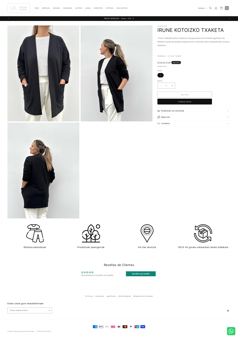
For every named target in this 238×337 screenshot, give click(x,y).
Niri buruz (89, 296)
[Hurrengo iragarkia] (229, 18)
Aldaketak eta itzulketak (143, 296)
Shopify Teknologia (28, 331)
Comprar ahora (184, 101)
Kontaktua (99, 296)
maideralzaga (17, 331)
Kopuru (160, 81)
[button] (210, 8)
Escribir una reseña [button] (140, 273)
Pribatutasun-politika (44, 331)
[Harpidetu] (49, 310)
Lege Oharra (111, 296)
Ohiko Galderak (124, 296)
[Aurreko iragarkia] (8, 18)
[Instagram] (227, 8)
